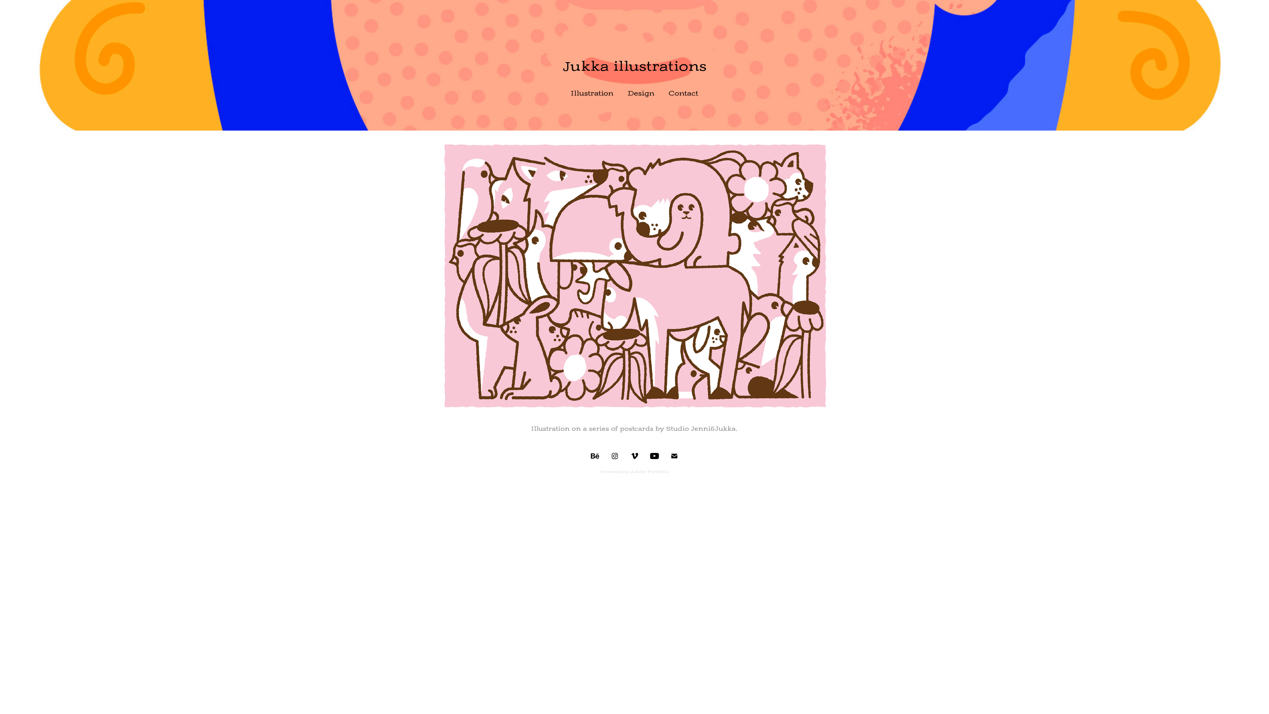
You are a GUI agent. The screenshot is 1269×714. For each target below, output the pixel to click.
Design (641, 93)
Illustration (592, 93)
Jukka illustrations (635, 66)
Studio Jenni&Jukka (701, 428)
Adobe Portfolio (649, 471)
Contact (683, 93)
